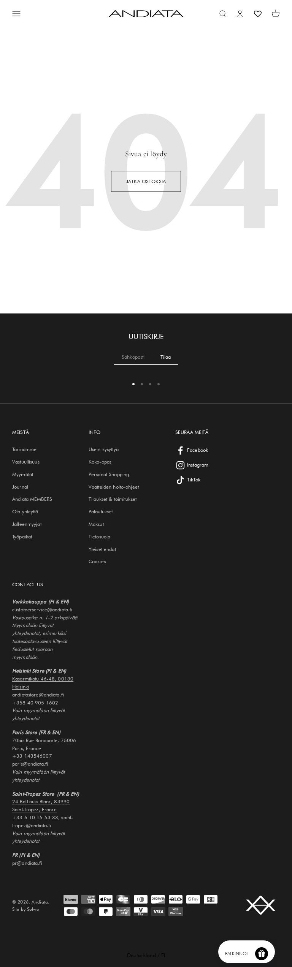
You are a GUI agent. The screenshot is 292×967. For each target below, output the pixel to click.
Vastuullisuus (26, 462)
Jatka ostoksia (146, 181)
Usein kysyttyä (104, 449)
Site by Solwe (25, 909)
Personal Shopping (109, 474)
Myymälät (22, 474)
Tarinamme (24, 449)
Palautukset (101, 511)
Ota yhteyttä (25, 511)
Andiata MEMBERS (32, 499)
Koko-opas (100, 462)
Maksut (96, 524)
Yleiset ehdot (102, 549)
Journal (20, 487)
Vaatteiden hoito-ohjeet (114, 487)
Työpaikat (22, 536)
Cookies (97, 561)
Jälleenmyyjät (26, 524)
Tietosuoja (99, 536)
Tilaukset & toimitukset (112, 499)
